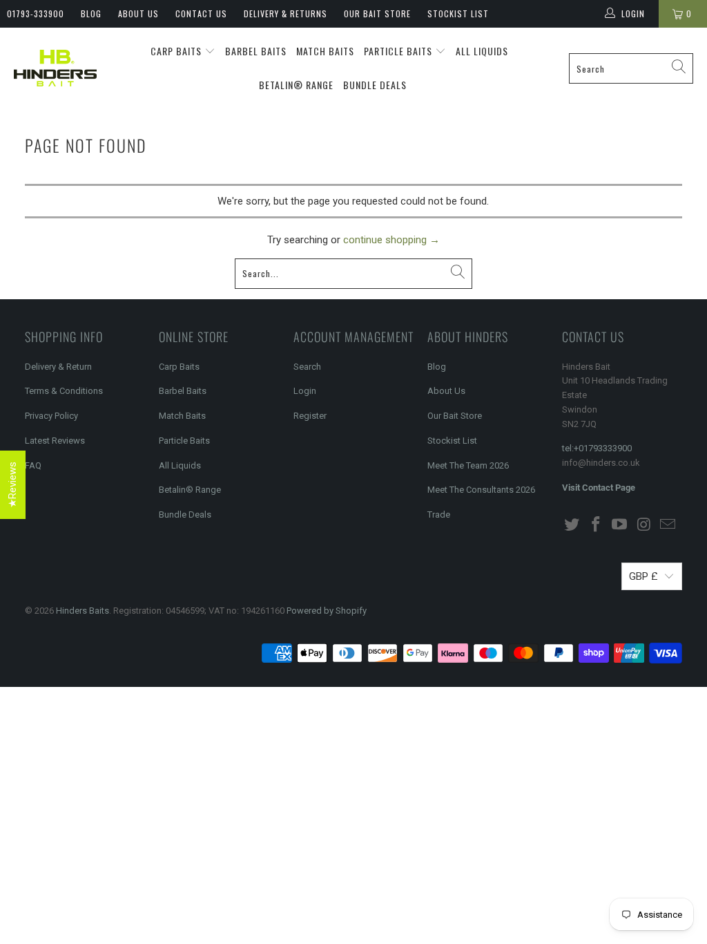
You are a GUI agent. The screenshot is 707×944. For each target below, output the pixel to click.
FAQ (33, 465)
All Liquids (482, 51)
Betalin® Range (296, 84)
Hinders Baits (82, 610)
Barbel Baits (256, 51)
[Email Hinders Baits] (668, 525)
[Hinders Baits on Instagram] (644, 525)
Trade (438, 514)
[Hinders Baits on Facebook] (595, 525)
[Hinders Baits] (55, 68)
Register (310, 415)
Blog (91, 13)
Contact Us (201, 13)
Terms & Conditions (64, 391)
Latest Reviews (55, 440)
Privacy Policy (51, 415)
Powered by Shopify (327, 610)
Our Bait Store (377, 13)
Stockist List (458, 13)
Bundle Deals (375, 84)
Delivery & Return (58, 366)
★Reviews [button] (12, 485)
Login (304, 391)
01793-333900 (35, 13)
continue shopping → (391, 240)
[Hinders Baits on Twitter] (572, 525)
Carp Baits (177, 51)
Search (307, 366)
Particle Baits (399, 51)
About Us (138, 13)
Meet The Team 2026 (468, 465)
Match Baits (325, 51)
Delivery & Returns (285, 13)
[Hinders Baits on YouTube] (620, 525)
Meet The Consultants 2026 (481, 489)
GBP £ (643, 576)
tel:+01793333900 (597, 448)
